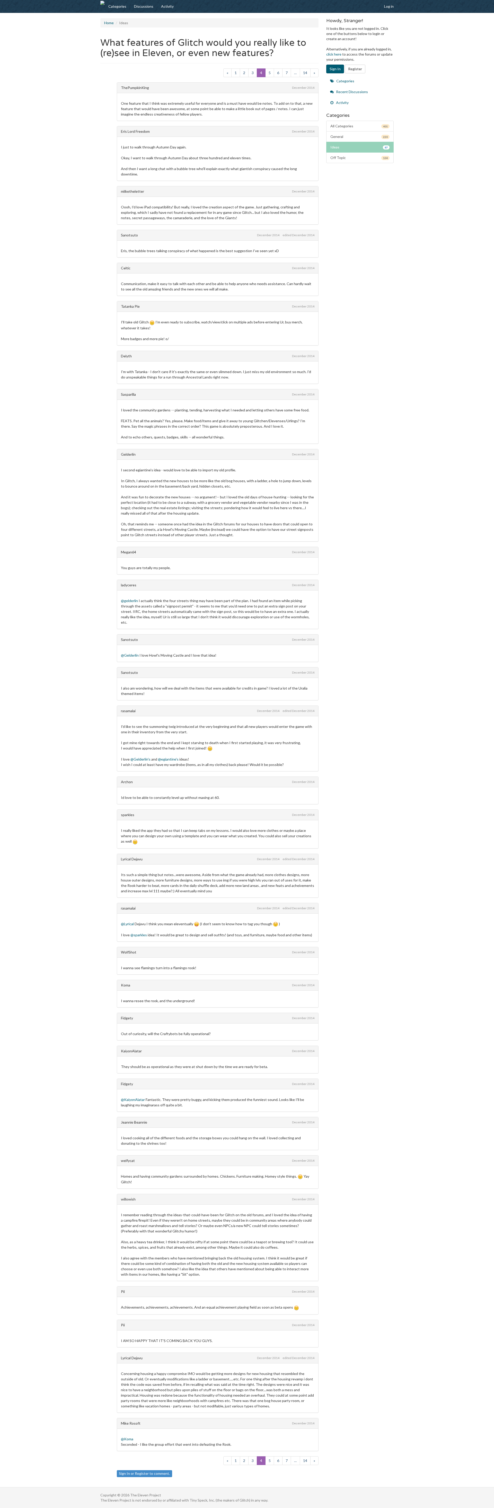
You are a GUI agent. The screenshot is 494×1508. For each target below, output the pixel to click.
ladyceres (128, 585)
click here (333, 54)
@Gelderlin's (140, 759)
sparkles (127, 815)
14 (305, 72)
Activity (167, 6)
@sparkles (138, 935)
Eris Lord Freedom (135, 131)
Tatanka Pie (130, 306)
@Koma (127, 1439)
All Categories (359, 126)
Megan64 (128, 552)
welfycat (128, 1160)
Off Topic (359, 157)
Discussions (143, 6)
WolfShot (128, 952)
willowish (128, 1199)
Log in (389, 6)
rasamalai (128, 711)
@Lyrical (127, 924)
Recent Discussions (351, 92)
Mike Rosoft (130, 1423)
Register (142, 1473)
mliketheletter (132, 191)
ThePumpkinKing (135, 87)
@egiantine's (168, 759)
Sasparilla (128, 394)
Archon (127, 782)
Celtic (125, 268)
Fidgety (127, 1018)
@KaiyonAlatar (133, 1099)
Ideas (359, 147)
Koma (125, 985)
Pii (123, 1291)
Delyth (126, 356)
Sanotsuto (129, 235)
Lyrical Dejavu (132, 859)
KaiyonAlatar (131, 1051)
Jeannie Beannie (134, 1122)
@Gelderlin (130, 655)
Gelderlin (128, 454)
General (359, 136)
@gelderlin (129, 600)
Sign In (124, 1473)
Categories (117, 6)
